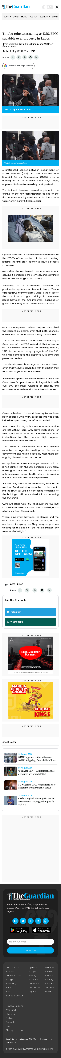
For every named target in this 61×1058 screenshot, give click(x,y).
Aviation (10, 971)
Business (44, 17)
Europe (32, 971)
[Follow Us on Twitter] (23, 921)
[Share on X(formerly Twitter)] (19, 57)
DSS (13, 584)
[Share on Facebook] (12, 57)
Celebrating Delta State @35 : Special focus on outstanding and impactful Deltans (36, 801)
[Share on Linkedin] (36, 57)
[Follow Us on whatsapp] (46, 921)
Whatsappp (16, 621)
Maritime (49, 987)
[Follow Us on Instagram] (31, 921)
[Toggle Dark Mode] (47, 7)
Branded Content (15, 995)
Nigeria (32, 991)
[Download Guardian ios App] (41, 930)
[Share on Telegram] (30, 57)
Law (8, 1026)
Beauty (32, 975)
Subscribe (30, 950)
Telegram (16, 611)
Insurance (50, 983)
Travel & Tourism (14, 1005)
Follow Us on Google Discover (20, 65)
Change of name (15, 1030)
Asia (8, 991)
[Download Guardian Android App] (19, 930)
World (48, 991)
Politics (33, 17)
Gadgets (10, 1022)
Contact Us (11, 1042)
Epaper (16, 17)
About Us (10, 1039)
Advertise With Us (28, 1039)
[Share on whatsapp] (24, 57)
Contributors (12, 967)
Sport (55, 17)
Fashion (49, 971)
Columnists (35, 987)
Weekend (11, 1010)
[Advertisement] (30, 849)
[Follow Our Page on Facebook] (15, 921)
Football (49, 975)
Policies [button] (43, 1039)
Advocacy (11, 983)
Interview (10, 1014)
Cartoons (34, 983)
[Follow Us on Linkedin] (38, 921)
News (6, 17)
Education (34, 979)
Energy (9, 979)
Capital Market (13, 975)
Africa (9, 987)
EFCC (21, 584)
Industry (49, 979)
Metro (24, 17)
